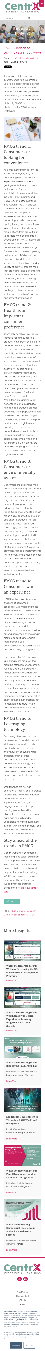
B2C (14, 911)
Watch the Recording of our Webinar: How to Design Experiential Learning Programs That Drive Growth (21, 1019)
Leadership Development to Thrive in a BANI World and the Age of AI (22, 1120)
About (23, 1304)
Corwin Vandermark (24, 58)
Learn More (11, 980)
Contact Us (12, 901)
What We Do (22, 1292)
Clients (22, 1300)
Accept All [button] (16, 1345)
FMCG (32, 914)
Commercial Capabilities (15, 914)
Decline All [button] (29, 1345)
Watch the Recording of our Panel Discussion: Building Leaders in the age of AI (21, 1174)
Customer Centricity (26, 911)
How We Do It (22, 1296)
